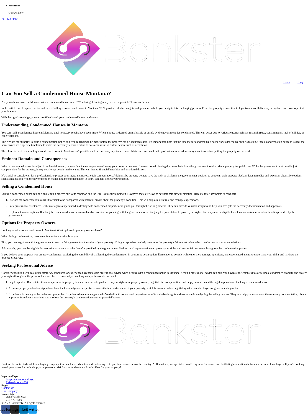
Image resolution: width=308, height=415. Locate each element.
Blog (300, 82)
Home (286, 82)
